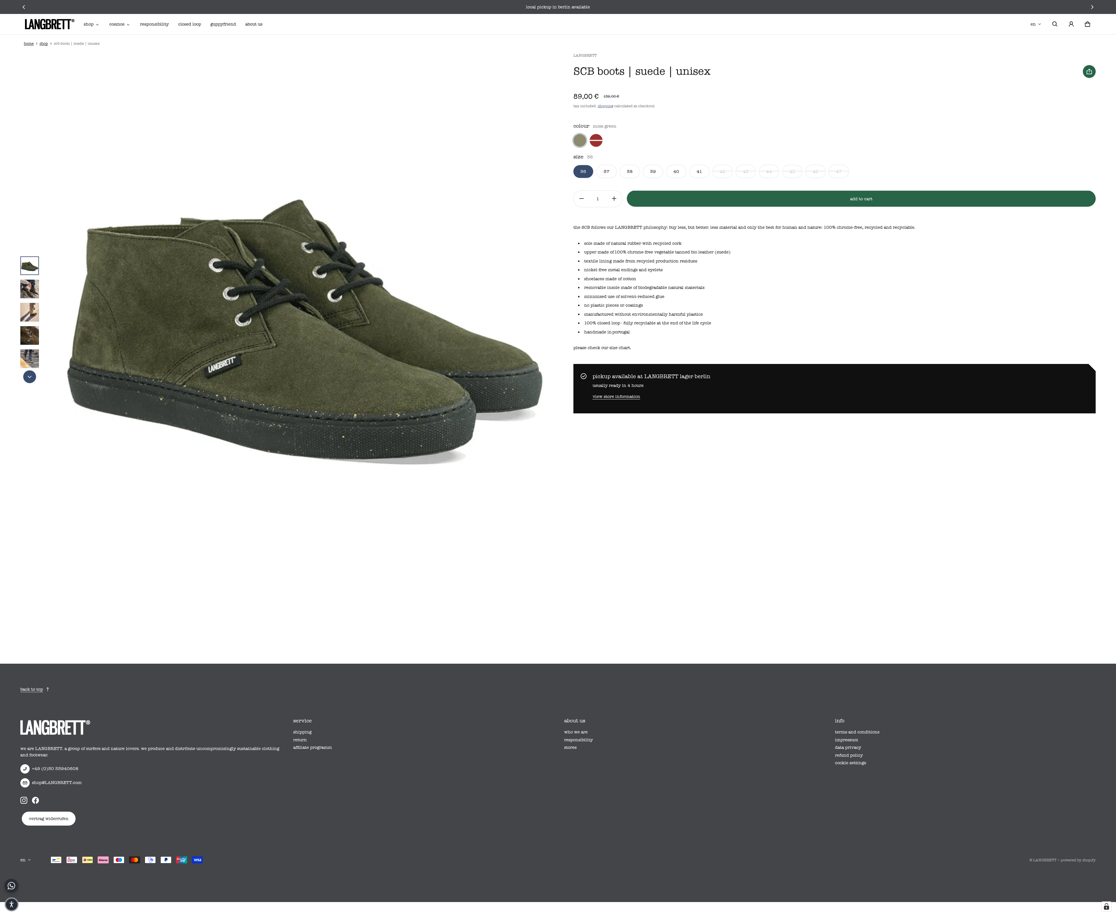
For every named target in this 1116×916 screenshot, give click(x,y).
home (29, 43)
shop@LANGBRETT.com (57, 782)
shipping (605, 106)
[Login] (1071, 24)
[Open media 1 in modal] (303, 312)
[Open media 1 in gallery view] (29, 265)
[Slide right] (1092, 6)
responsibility (154, 24)
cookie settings (850, 762)
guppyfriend (223, 24)
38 (630, 171)
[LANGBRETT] (49, 24)
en (1033, 24)
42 (722, 171)
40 (676, 171)
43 (746, 171)
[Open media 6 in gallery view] (29, 358)
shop (89, 24)
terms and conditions (857, 732)
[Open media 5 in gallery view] (29, 335)
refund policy (849, 755)
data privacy (848, 747)
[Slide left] (23, 6)
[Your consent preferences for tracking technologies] (1106, 906)
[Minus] (581, 198)
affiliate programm (312, 747)
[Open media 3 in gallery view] (29, 289)
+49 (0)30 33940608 (55, 768)
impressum (846, 739)
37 (606, 171)
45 (792, 171)
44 (769, 171)
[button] (1055, 24)
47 (839, 171)
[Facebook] (35, 800)
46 (815, 171)
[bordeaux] (596, 140)
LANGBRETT (1044, 860)
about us (253, 24)
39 (653, 171)
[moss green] (579, 140)
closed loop (189, 24)
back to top (31, 689)
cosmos (116, 24)
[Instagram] (23, 800)
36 (583, 171)
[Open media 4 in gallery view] (29, 312)
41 (699, 171)
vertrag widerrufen (49, 818)
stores (570, 747)
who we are (576, 732)
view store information (616, 396)
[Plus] (614, 198)
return (300, 739)
